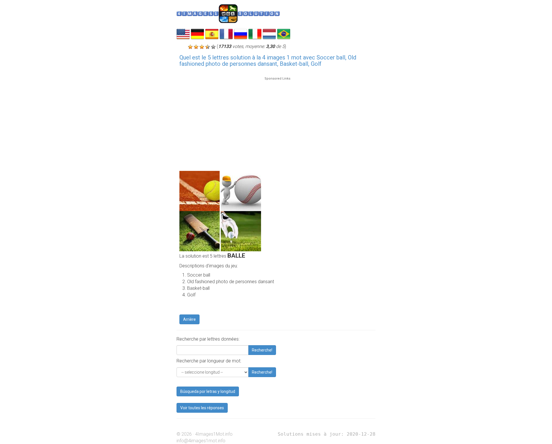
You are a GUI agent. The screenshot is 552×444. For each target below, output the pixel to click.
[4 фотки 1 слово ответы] (240, 33)
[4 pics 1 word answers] (183, 33)
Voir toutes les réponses (202, 408)
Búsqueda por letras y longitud (207, 391)
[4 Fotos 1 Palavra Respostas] (283, 33)
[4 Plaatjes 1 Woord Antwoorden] (269, 33)
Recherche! (262, 350)
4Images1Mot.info (214, 434)
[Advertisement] (277, 121)
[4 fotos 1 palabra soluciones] (211, 33)
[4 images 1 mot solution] (226, 33)
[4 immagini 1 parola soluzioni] (255, 33)
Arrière (189, 319)
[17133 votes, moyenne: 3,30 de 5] (190, 47)
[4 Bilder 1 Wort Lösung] (197, 33)
